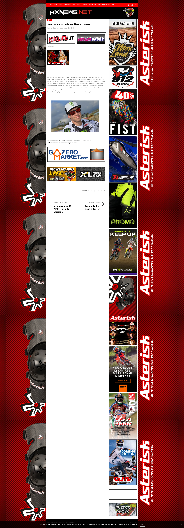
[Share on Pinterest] (98, 191)
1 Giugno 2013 (50, 46)
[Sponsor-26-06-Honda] (123, 415)
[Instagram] (128, 5)
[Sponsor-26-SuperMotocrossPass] (123, 252)
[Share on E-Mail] (104, 191)
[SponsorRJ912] (123, 77)
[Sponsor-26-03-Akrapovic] (123, 158)
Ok (142, 524)
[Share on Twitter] (94, 191)
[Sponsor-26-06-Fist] (123, 112)
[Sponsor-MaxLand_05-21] (123, 42)
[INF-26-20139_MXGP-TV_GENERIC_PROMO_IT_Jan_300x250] (123, 334)
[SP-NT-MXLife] (61, 38)
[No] (182, 524)
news (49, 20)
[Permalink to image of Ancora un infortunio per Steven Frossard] (58, 57)
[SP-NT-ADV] (123, 509)
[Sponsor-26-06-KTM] (123, 369)
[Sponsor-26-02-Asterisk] (123, 298)
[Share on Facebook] (91, 191)
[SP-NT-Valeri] (91, 38)
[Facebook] (125, 5)
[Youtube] (132, 5)
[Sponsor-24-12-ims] (123, 205)
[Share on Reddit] (101, 191)
